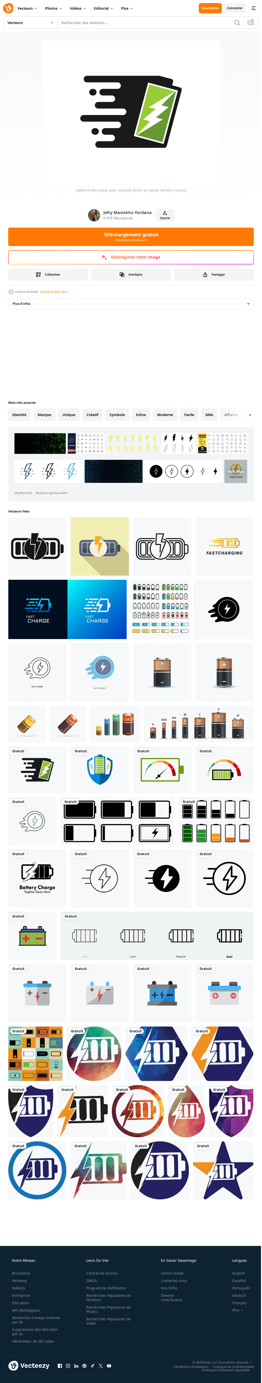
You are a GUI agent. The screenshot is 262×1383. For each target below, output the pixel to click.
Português (238, 1288)
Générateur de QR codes (33, 1341)
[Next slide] (242, 415)
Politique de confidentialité (229, 1366)
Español (236, 1280)
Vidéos (76, 8)
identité (19, 414)
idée (209, 414)
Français (236, 1302)
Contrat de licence (100, 1273)
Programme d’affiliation (104, 1288)
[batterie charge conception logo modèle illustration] (37, 878)
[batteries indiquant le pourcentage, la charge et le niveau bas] (160, 609)
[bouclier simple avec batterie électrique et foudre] (100, 769)
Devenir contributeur (168, 1297)
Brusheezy (20, 1273)
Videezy (18, 1288)
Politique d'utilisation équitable (222, 1369)
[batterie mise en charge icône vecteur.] (35, 1054)
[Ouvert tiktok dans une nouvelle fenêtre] (93, 1366)
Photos (51, 8)
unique (68, 414)
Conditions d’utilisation (187, 1366)
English (235, 1273)
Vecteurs (25, 8)
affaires (231, 414)
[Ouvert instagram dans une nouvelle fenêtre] (68, 1366)
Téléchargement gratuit (129, 236)
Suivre (163, 218)
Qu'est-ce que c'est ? (54, 291)
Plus (124, 8)
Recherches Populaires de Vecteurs (106, 1297)
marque (44, 414)
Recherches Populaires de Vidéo (106, 1321)
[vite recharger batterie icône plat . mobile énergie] (100, 546)
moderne (165, 414)
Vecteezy (19, 1280)
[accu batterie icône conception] (32, 936)
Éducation (20, 1302)
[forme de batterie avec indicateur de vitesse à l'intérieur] (162, 769)
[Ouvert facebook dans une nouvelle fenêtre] (60, 1366)
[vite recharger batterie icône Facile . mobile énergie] (37, 546)
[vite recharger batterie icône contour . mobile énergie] (162, 546)
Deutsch (236, 1295)
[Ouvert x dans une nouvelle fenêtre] (101, 1366)
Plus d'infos (21, 304)
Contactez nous (171, 1280)
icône (141, 414)
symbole (117, 414)
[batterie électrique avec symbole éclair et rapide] (37, 769)
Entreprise (20, 1295)
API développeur (26, 1310)
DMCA (89, 1280)
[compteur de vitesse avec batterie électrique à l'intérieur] (224, 769)
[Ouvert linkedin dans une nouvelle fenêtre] (76, 1366)
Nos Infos (166, 1288)
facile (189, 414)
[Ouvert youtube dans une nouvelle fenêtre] (109, 1366)
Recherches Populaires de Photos (106, 1309)
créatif (92, 414)
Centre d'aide (169, 1273)
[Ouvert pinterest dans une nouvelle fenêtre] (84, 1366)
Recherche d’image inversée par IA (28, 1319)
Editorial (101, 8)
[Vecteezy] (8, 8)
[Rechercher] (233, 22)
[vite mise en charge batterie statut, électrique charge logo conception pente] (224, 546)
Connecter (231, 8)
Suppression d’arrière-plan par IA (34, 1331)
